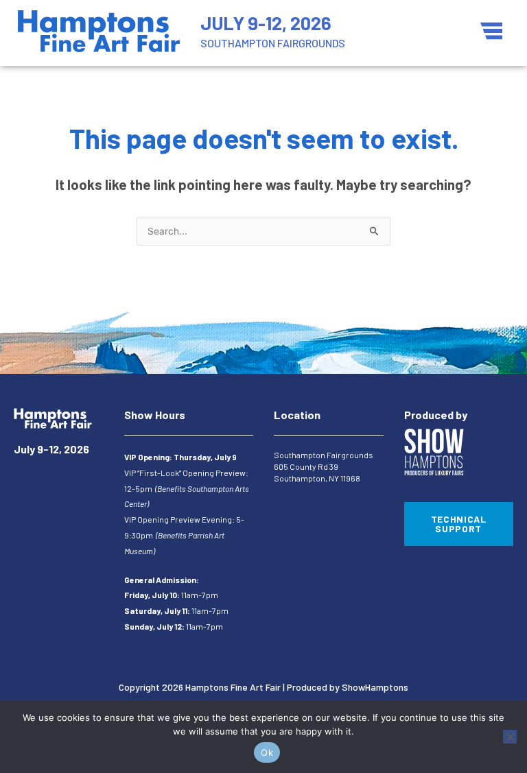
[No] (510, 737)
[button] (491, 31)
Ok (267, 752)
